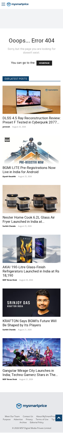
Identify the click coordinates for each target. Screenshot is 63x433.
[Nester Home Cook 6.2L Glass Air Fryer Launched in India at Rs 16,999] (31, 199)
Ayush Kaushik (9, 176)
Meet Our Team (12, 416)
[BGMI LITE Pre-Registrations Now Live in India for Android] (31, 149)
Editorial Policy (37, 422)
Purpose (7, 419)
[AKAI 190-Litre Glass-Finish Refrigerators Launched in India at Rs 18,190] (31, 249)
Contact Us (28, 416)
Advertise (18, 419)
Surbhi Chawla (9, 226)
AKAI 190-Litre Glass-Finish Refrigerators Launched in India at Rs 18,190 (31, 271)
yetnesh (6, 126)
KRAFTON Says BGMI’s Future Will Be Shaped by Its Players (30, 323)
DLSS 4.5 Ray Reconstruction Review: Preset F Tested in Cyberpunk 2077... (31, 120)
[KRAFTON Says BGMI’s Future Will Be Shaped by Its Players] (31, 302)
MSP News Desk (10, 280)
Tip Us (54, 419)
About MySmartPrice (46, 416)
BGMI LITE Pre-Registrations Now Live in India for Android (29, 170)
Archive (23, 422)
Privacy (29, 419)
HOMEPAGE (44, 63)
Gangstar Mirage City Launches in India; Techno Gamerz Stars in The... (30, 373)
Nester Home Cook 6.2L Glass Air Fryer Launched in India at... (29, 219)
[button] (3, 4)
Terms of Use (42, 419)
